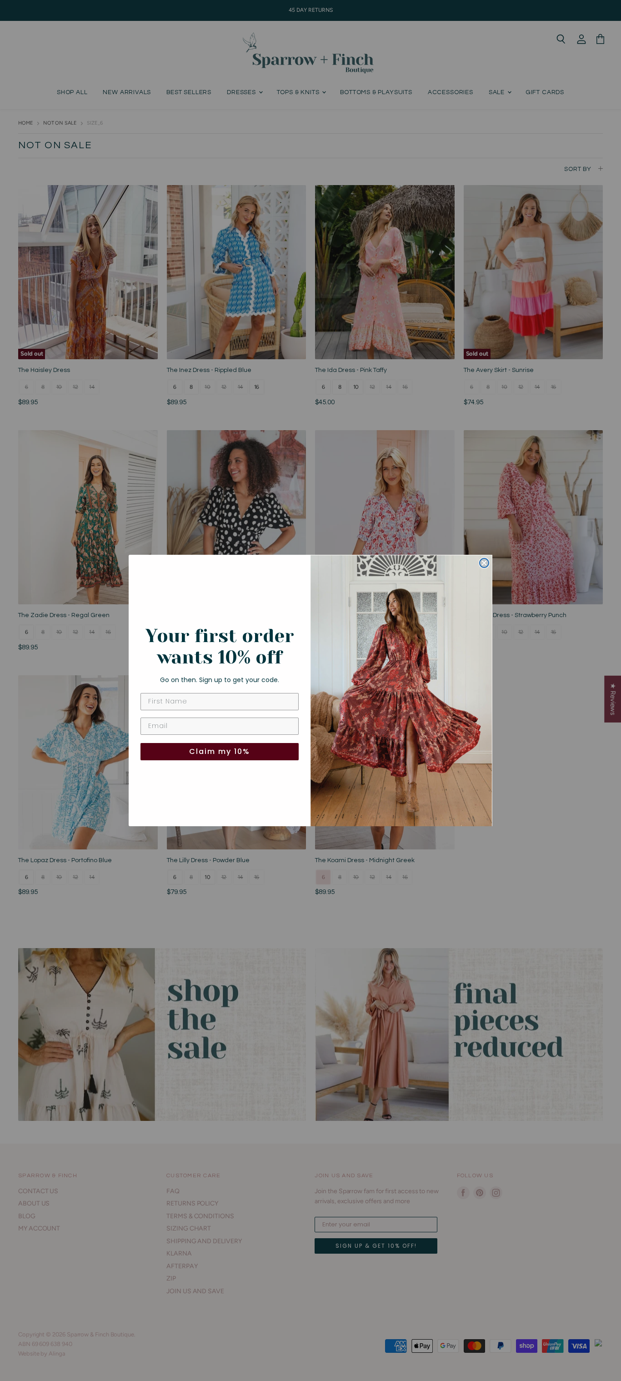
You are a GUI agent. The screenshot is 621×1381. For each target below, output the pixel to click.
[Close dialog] (484, 562)
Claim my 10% (219, 751)
